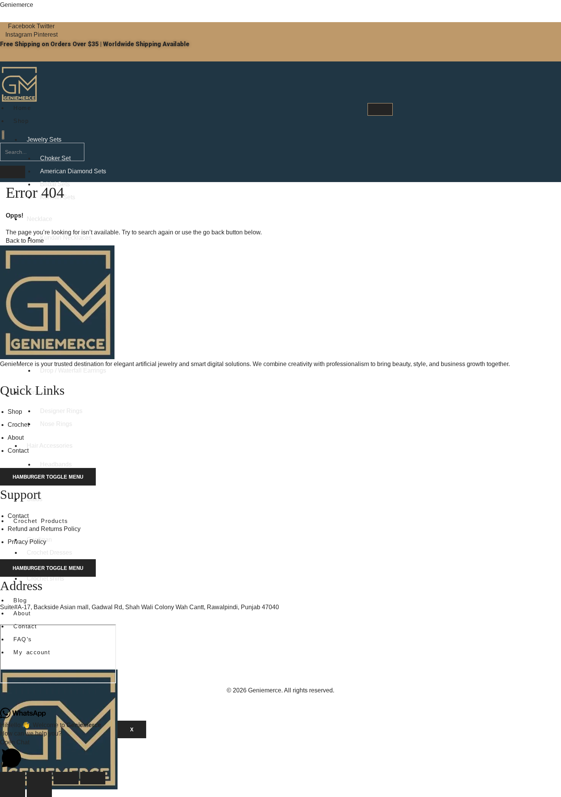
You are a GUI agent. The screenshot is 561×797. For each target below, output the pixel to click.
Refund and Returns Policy (44, 529)
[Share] (66, 778)
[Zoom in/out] (12, 778)
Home (22, 108)
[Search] (12, 172)
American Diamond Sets (73, 171)
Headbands (56, 464)
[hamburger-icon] (380, 109)
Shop (21, 121)
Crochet (18, 424)
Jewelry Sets (44, 139)
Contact (18, 450)
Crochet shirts (45, 578)
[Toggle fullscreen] (39, 778)
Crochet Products (40, 521)
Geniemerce (16, 5)
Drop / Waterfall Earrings (73, 370)
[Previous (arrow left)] (12, 790)
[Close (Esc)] (92, 778)
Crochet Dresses (49, 552)
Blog (20, 600)
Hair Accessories (50, 445)
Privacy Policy (27, 542)
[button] (3, 135)
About (22, 613)
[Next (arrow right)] (39, 790)
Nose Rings (56, 424)
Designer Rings (61, 411)
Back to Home (25, 240)
